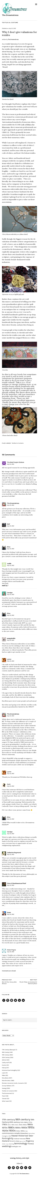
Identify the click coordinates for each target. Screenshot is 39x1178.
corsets (17, 1133)
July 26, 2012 (10, 914)
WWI (20, 1146)
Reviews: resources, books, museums (13, 1083)
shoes (4, 1144)
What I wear (5, 1101)
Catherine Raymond (14, 852)
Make (3, 1075)
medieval (16, 1138)
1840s (21, 1124)
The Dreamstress (10, 15)
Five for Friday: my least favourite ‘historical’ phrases (28, 981)
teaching (11, 1144)
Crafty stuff (5, 1062)
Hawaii (14, 1135)
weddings (7, 1146)
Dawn (9, 912)
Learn (3, 1073)
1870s (5, 1127)
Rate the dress (6, 1080)
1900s (24, 1127)
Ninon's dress (15, 1141)
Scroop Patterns (6, 1085)
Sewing (4, 1088)
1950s (22, 1131)
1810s (13, 1124)
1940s (18, 1131)
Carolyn (9, 593)
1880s (11, 1127)
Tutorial (4, 1098)
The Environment (7, 1093)
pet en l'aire (22, 1141)
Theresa (31, 1144)
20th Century (6, 1057)
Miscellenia (5, 1078)
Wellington (15, 1146)
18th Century (5, 1052)
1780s (4, 1124)
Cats (26, 1131)
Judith (9, 563)
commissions (8, 1133)
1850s (25, 1125)
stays (7, 1144)
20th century (14, 1122)
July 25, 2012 (12, 28)
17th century (8, 1119)
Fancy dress (31, 1133)
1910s (31, 1127)
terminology (20, 1143)
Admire (4, 1060)
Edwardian (24, 1133)
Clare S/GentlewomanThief (16, 883)
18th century (22, 1119)
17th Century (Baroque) (8, 1049)
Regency (30, 1141)
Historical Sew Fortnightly (9, 1070)
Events (4, 1065)
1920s (5, 1130)
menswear (23, 1138)
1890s (18, 1127)
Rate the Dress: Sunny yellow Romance (9, 981)
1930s (12, 1130)
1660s (26, 1122)
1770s (30, 1122)
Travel (3, 1096)
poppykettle (11, 638)
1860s (30, 1124)
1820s (17, 1124)
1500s (22, 1122)
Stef (8, 524)
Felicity (4, 1067)
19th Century (5, 1055)
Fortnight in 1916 (6, 1136)
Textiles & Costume (10, 22)
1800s (9, 1124)
